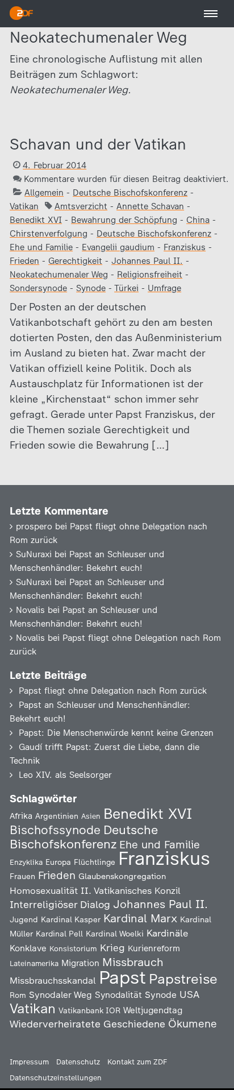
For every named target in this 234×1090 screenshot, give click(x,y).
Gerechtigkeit (75, 261)
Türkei (126, 288)
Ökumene (192, 1023)
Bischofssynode (55, 830)
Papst (122, 977)
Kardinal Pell (59, 933)
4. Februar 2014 (54, 165)
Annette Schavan (150, 206)
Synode (91, 288)
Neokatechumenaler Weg (59, 275)
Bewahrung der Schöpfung (124, 220)
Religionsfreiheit (149, 275)
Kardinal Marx (140, 918)
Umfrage (164, 288)
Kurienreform (154, 948)
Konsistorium (73, 948)
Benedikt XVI (36, 220)
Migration (80, 963)
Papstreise (183, 979)
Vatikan (24, 206)
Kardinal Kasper (71, 919)
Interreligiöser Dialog (60, 904)
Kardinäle (167, 933)
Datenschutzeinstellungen (56, 1078)
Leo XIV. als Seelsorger (65, 775)
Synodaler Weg (60, 994)
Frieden (24, 261)
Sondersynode (38, 288)
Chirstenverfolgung (48, 234)
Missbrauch (133, 962)
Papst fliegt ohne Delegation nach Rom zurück (113, 691)
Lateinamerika (34, 963)
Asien (91, 816)
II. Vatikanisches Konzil (131, 890)
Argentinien (56, 815)
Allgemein (44, 193)
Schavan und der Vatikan (98, 144)
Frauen (22, 876)
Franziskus (185, 247)
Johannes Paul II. (147, 261)
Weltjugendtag (152, 1010)
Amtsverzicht (81, 206)
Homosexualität (44, 890)
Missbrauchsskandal (53, 980)
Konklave (28, 948)
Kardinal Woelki (115, 934)
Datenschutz (78, 1062)
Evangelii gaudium (118, 247)
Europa (58, 862)
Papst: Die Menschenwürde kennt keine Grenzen (116, 733)
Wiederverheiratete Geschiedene (87, 1024)
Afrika (21, 816)
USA (189, 994)
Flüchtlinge (94, 862)
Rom (18, 995)
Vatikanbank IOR (89, 1010)
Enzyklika (26, 862)
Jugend (24, 919)
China (198, 220)
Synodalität (118, 994)
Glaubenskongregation (122, 876)
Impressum (29, 1062)
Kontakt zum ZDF (137, 1062)
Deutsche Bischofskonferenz (130, 193)
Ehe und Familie (41, 247)
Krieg (112, 948)
